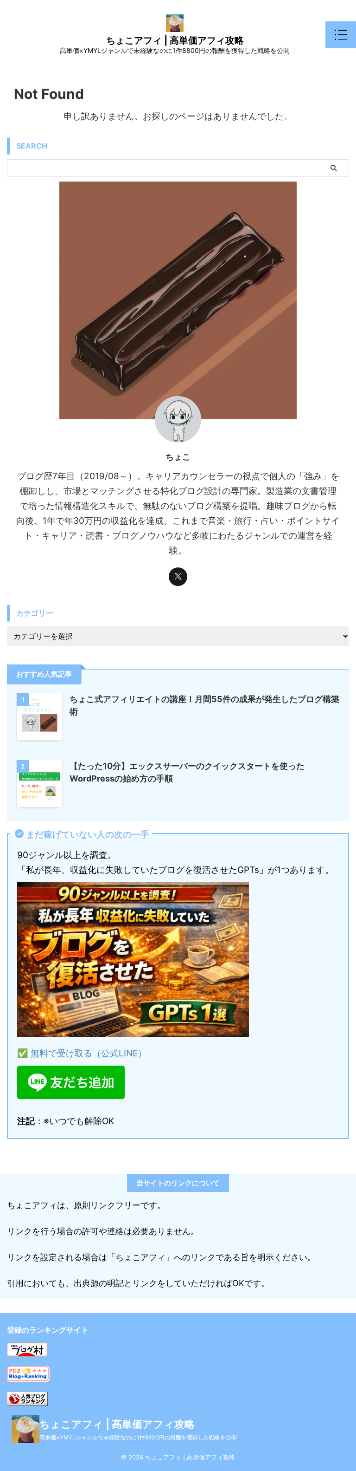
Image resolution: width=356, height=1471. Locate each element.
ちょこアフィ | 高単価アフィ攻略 (175, 40)
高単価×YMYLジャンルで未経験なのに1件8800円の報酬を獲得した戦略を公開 (138, 1437)
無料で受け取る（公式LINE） (88, 1053)
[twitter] (178, 576)
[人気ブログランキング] (27, 1398)
